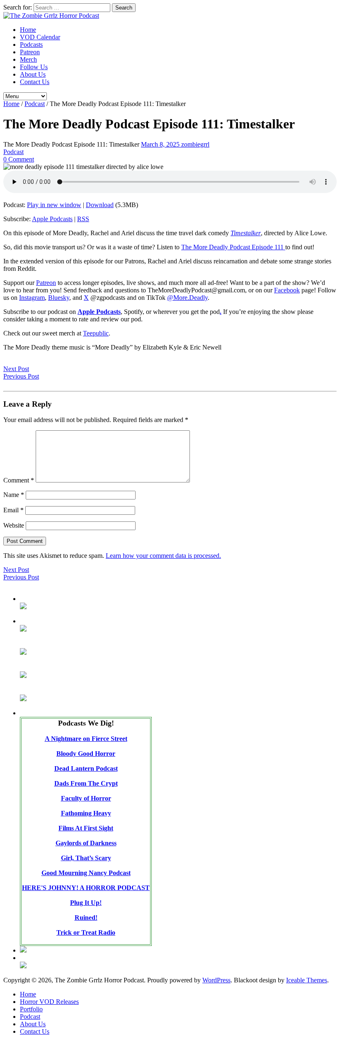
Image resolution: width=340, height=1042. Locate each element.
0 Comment (18, 159)
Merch (28, 59)
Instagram (32, 297)
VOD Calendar (40, 37)
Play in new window (54, 204)
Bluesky (58, 297)
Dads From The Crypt (86, 783)
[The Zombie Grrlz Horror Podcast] (51, 15)
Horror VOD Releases (49, 1001)
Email (13, 510)
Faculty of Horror (86, 798)
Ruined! (86, 917)
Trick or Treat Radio (85, 932)
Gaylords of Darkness (86, 843)
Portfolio (31, 1009)
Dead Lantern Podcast (86, 768)
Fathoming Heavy (86, 813)
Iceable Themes (306, 980)
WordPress (216, 980)
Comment (18, 480)
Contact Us (34, 81)
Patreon (30, 51)
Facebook (287, 290)
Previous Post (21, 376)
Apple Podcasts (52, 218)
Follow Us (34, 66)
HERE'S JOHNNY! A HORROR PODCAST (86, 887)
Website (13, 525)
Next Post (16, 368)
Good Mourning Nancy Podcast (86, 872)
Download (100, 204)
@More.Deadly (187, 297)
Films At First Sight (85, 828)
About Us (33, 74)
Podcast (34, 103)
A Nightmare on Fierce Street (86, 738)
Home (28, 29)
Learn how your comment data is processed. (163, 555)
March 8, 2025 (161, 144)
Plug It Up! (86, 902)
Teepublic (96, 333)
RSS (83, 218)
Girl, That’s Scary (86, 857)
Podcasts (31, 44)
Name (13, 494)
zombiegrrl (195, 144)
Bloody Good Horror (85, 753)
